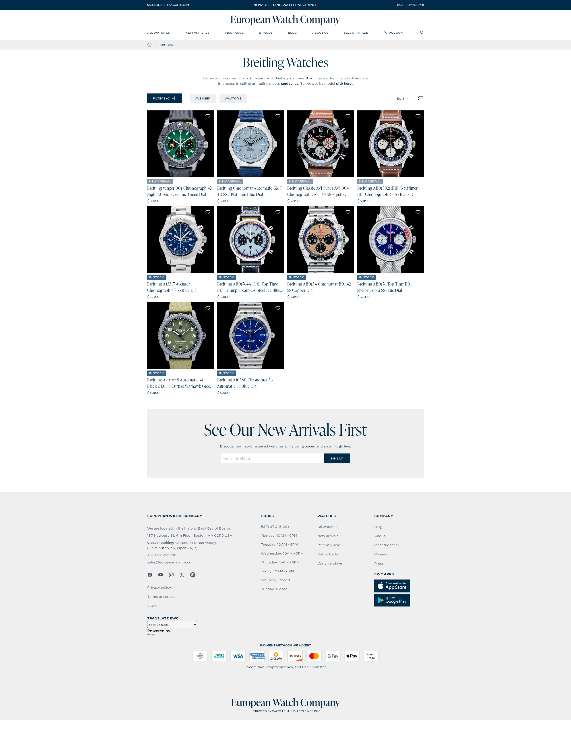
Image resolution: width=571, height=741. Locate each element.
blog (292, 32)
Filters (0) (161, 98)
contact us (289, 83)
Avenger (202, 98)
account (397, 32)
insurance (234, 32)
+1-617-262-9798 (161, 555)
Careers (380, 554)
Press (379, 563)
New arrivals (327, 536)
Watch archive (329, 563)
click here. (344, 83)
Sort (400, 98)
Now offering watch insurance (285, 5)
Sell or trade (327, 554)
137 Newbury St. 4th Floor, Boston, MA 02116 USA (189, 535)
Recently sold (328, 545)
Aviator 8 (233, 98)
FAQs (152, 606)
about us (320, 32)
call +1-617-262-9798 (410, 5)
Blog (378, 527)
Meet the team (386, 545)
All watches (327, 527)
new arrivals (197, 32)
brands (266, 32)
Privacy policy (159, 587)
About (379, 536)
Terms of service (161, 596)
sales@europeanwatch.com (168, 5)
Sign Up (336, 458)
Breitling (167, 44)
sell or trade (356, 32)
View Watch (181, 144)
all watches (158, 32)
